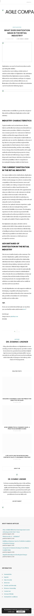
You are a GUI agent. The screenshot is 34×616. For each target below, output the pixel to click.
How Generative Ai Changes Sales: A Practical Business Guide (17, 428)
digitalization (17, 27)
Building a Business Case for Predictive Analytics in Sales (17, 399)
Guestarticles (7, 574)
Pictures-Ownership (10, 588)
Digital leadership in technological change (15, 554)
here (24, 309)
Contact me (7, 591)
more (13, 611)
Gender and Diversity (10, 585)
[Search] (25, 2)
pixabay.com (14, 316)
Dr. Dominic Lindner (23, 39)
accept (20, 611)
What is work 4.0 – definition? (11, 536)
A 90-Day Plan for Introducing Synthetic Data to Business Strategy (17, 456)
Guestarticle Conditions (11, 597)
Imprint (6, 577)
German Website (9, 594)
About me (7, 583)
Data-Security (8, 580)
